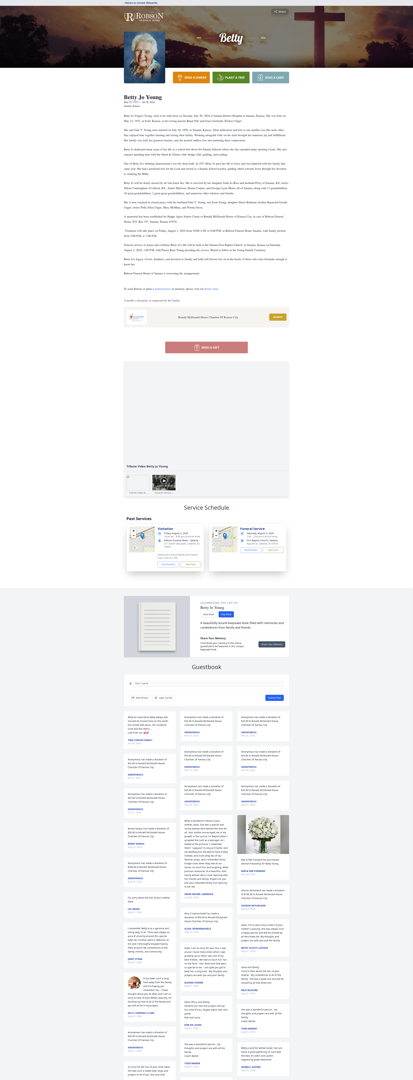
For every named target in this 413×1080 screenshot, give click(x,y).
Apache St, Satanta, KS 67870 (262, 543)
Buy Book (226, 614)
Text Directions (168, 564)
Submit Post (274, 697)
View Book (208, 614)
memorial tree (163, 289)
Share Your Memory (271, 644)
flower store (211, 289)
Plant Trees (191, 564)
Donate (278, 317)
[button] (142, 536)
